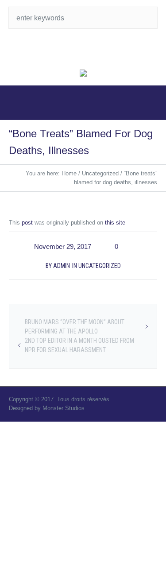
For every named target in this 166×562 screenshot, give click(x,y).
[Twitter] (74, 48)
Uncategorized (100, 173)
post (27, 222)
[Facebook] (92, 48)
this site (115, 222)
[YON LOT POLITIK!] (83, 73)
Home (69, 173)
